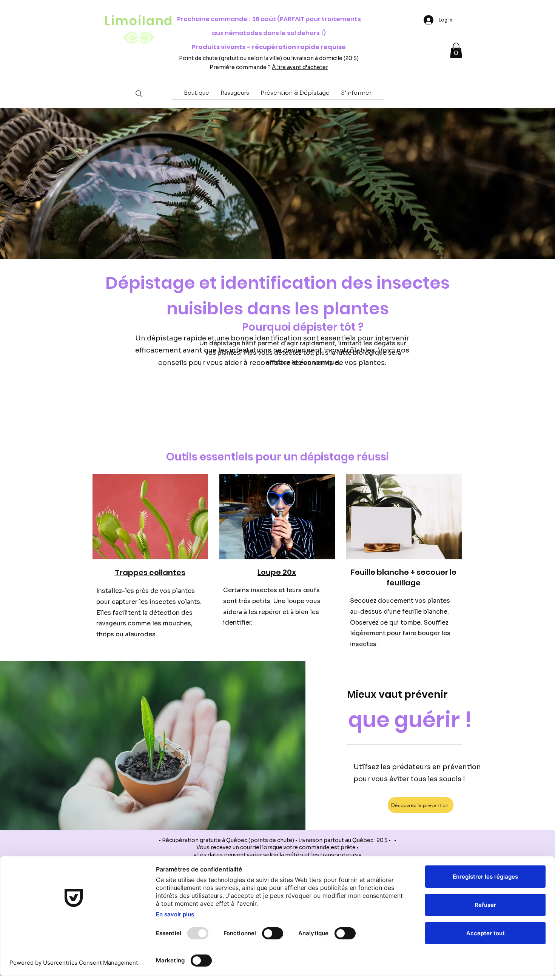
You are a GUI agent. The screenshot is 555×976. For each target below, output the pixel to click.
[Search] (138, 93)
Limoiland (139, 21)
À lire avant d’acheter (300, 67)
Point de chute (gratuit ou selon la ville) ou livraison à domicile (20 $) (269, 58)
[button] (196, 95)
